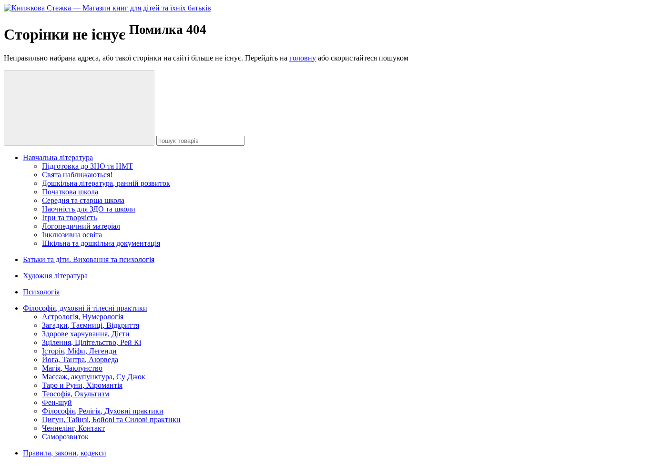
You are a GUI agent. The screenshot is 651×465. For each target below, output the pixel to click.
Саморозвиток (65, 437)
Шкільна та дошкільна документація (101, 243)
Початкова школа (70, 192)
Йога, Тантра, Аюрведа (80, 359)
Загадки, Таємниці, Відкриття (90, 325)
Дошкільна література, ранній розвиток (106, 183)
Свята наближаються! (77, 175)
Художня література (55, 276)
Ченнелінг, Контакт (73, 428)
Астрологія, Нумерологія (82, 317)
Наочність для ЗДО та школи (88, 209)
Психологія (41, 292)
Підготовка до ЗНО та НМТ (87, 166)
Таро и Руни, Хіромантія (82, 385)
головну (302, 58)
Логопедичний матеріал (81, 226)
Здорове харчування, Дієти (86, 334)
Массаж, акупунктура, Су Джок (93, 377)
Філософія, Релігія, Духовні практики (102, 411)
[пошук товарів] (79, 108)
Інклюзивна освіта (72, 235)
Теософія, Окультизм (75, 394)
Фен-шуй (57, 402)
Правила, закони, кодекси (64, 453)
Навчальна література (58, 157)
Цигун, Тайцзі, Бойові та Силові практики (111, 419)
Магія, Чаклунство (72, 368)
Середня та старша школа (83, 200)
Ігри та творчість (69, 217)
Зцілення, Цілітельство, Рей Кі (91, 342)
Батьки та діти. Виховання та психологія (88, 259)
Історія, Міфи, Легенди (79, 351)
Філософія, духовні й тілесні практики (85, 308)
